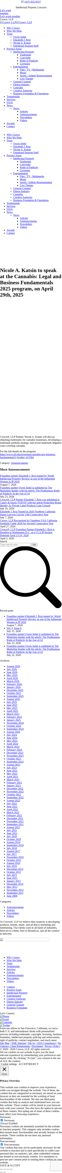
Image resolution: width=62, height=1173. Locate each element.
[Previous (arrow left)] (1, 1172)
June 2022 (12, 806)
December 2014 (15, 884)
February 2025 (14, 717)
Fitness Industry (15, 1001)
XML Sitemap (18, 1043)
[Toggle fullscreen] (8, 1169)
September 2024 (15, 728)
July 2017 (12, 854)
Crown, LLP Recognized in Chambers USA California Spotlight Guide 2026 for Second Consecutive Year (28, 522)
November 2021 (15, 821)
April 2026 (12, 678)
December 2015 (15, 869)
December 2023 (15, 752)
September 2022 (15, 797)
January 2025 (14, 720)
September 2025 (15, 696)
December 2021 (15, 818)
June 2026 (12, 672)
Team (9, 963)
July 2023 (12, 767)
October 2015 (14, 872)
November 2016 (15, 857)
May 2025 (12, 708)
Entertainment (14, 995)
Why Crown (13, 957)
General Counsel (15, 1004)
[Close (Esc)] (1, 1169)
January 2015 (14, 881)
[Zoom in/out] (11, 1169)
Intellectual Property (17, 992)
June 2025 (12, 705)
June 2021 (12, 833)
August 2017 (13, 851)
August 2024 (13, 731)
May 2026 (12, 675)
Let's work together (5, 12)
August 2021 (13, 827)
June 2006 (12, 895)
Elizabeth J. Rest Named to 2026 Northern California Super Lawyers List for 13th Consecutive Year (27, 513)
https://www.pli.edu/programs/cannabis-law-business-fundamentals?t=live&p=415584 (28, 456)
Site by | (32, 1043)
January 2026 (14, 687)
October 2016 (14, 860)
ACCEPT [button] (24, 1064)
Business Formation (17, 1007)
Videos (10, 916)
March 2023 (13, 779)
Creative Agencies (16, 998)
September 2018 (15, 845)
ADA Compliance (46, 1043)
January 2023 (14, 785)
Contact (11, 986)
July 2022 (12, 803)
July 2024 (12, 734)
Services (11, 969)
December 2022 (15, 788)
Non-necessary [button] (8, 1141)
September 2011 (15, 893)
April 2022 (12, 809)
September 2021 (15, 824)
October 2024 (14, 726)
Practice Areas (14, 989)
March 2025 (13, 714)
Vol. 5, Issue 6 (14, 628)
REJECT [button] (34, 1064)
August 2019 (13, 842)
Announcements (19, 463)
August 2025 (13, 699)
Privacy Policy (52, 1046)
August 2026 (13, 666)
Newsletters (13, 913)
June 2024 (12, 737)
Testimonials (13, 966)
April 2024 (12, 743)
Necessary (9, 1120)
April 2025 (12, 711)
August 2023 (13, 764)
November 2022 (15, 791)
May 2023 (12, 773)
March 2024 (13, 746)
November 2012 (15, 890)
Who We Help (14, 960)
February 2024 (14, 749)
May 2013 (12, 887)
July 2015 (12, 875)
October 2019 (14, 839)
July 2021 (12, 830)
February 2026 (14, 684)
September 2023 (15, 761)
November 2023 (15, 755)
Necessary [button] (5, 1117)
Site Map (4, 1043)
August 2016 (13, 863)
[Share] (4, 1169)
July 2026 (12, 669)
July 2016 (12, 866)
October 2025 (14, 693)
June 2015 (12, 878)
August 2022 (13, 800)
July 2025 (12, 702)
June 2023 (12, 770)
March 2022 (13, 812)
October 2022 (14, 794)
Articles (11, 910)
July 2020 (12, 836)
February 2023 (14, 782)
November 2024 (15, 723)
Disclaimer (37, 1046)
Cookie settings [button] (9, 1064)
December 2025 (15, 690)
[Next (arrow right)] (4, 1172)
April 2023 (12, 776)
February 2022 (14, 815)
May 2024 (12, 740)
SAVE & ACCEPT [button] (10, 1165)
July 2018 (12, 848)
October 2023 (14, 758)
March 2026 (13, 681)
